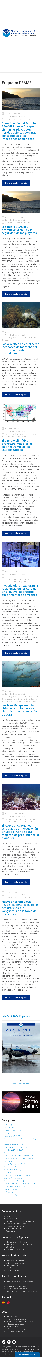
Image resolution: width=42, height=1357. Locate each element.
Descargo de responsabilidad (17, 1319)
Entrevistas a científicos (12, 1186)
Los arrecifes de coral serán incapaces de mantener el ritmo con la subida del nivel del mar (20, 348)
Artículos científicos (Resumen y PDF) (17, 1184)
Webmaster (10, 1231)
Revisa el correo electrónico (16, 1289)
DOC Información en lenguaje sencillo (20, 1329)
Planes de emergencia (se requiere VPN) (21, 1291)
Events (6, 1133)
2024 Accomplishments (15, 1263)
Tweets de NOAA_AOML (21, 1083)
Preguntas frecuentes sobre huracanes (21, 1221)
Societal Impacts (10, 1189)
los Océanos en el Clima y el (14, 699)
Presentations (9, 1167)
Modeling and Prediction (13, 1150)
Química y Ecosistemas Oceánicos (17, 119)
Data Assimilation (10, 1127)
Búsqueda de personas (15, 1226)
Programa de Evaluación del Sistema (17, 1175)
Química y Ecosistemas (13, 337)
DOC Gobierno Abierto (14, 1331)
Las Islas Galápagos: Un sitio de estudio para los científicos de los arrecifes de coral (19, 709)
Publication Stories (11, 1170)
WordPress (6, 1354)
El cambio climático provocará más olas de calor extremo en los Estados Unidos (17, 445)
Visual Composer (23, 1352)
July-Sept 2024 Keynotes (16, 1016)
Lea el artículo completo (16, 183)
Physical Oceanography (12, 1164)
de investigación (20, 581)
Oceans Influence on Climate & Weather (19, 1158)
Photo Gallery (9, 1161)
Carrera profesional (13, 1228)
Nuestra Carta (11, 1268)
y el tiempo (34, 821)
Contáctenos (11, 1216)
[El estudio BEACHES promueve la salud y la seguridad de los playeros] (21, 202)
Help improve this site (27, 1354)
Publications (8, 1172)
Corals (6, 1125)
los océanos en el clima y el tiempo (25, 579)
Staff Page (7, 1192)
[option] (9, 1302)
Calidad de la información (15, 1324)
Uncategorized (9, 1195)
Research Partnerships (12, 1181)
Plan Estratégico (12, 1265)
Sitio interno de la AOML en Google (19, 1281)
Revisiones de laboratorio (15, 1260)
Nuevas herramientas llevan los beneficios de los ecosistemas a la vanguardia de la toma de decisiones (20, 908)
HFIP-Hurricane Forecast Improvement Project (21, 1139)
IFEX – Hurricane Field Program (15, 1147)
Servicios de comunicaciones (17, 1284)
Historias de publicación (17, 436)
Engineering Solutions (12, 1130)
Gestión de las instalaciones (16, 1286)
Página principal (12, 1219)
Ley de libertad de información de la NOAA (22, 1321)
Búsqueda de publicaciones (16, 1223)
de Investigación (30, 701)
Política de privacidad (14, 1316)
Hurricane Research (11, 1144)
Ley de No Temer (12, 1326)
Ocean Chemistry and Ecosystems (16, 1156)
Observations (9, 1153)
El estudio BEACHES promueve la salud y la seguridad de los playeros (19, 230)
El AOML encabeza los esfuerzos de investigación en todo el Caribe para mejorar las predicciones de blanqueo (21, 832)
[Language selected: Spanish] (7, 1302)
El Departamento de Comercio (17, 1242)
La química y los (11, 577)
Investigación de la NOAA (15, 1249)
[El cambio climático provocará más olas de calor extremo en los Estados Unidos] (21, 414)
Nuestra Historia (12, 1270)
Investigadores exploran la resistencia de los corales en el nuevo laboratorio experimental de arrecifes (20, 590)
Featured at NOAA (10, 1136)
